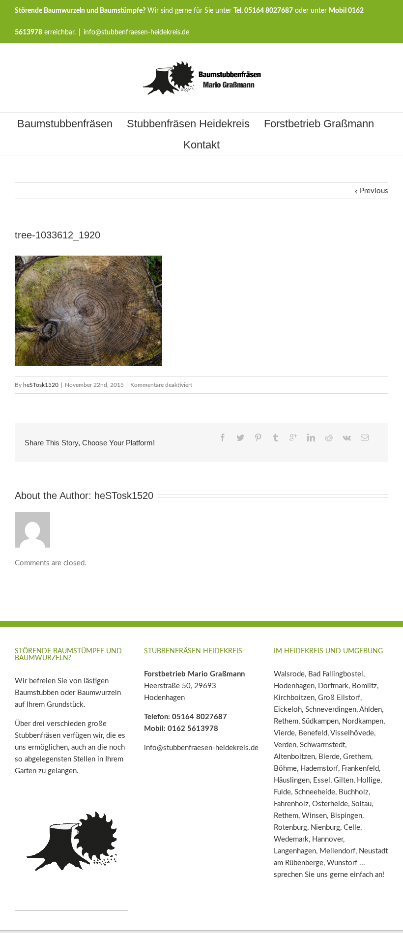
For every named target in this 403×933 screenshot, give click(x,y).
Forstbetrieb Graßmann (319, 123)
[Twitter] (240, 437)
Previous (374, 191)
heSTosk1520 (40, 385)
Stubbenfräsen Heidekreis (188, 123)
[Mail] (365, 437)
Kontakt (201, 145)
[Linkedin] (311, 437)
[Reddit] (329, 437)
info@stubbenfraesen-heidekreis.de (136, 32)
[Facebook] (223, 437)
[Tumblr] (276, 437)
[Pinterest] (258, 437)
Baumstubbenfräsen (65, 123)
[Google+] (293, 437)
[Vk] (347, 437)
